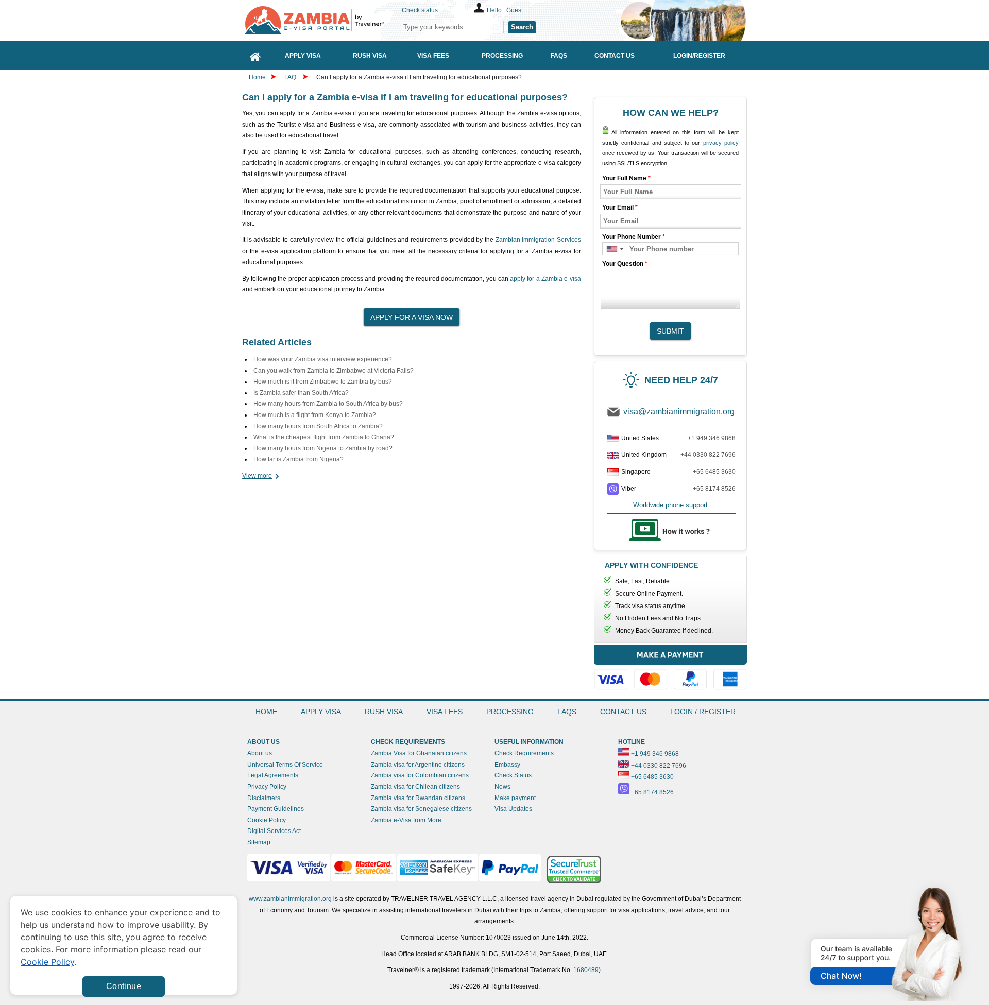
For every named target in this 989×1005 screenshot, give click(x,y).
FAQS (566, 711)
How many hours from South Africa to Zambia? (318, 426)
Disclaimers (263, 798)
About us (259, 753)
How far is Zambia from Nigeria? (298, 459)
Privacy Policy (266, 786)
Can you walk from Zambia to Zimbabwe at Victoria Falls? (333, 370)
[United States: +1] (614, 249)
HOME (266, 711)
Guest (514, 10)
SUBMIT (670, 331)
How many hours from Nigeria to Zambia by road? (323, 448)
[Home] (255, 55)
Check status (420, 10)
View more (257, 475)
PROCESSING (510, 711)
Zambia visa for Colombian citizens (420, 775)
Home (257, 77)
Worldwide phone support (670, 505)
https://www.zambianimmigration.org (319, 20)
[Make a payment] (670, 669)
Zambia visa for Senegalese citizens (421, 808)
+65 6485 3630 (714, 471)
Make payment (515, 798)
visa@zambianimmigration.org (679, 411)
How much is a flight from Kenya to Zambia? (314, 415)
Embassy (507, 764)
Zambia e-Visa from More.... (409, 820)
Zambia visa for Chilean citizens (415, 786)
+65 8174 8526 (714, 488)
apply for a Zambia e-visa (545, 278)
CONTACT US (623, 711)
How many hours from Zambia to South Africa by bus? (328, 403)
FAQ (290, 77)
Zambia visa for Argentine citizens (418, 764)
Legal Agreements (272, 775)
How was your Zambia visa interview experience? (322, 359)
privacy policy (721, 143)
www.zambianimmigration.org (290, 899)
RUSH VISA (384, 711)
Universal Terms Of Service (285, 764)
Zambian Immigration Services (538, 240)
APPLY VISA (321, 711)
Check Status (513, 775)
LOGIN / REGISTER (703, 711)
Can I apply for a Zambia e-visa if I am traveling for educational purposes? (419, 77)
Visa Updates (513, 808)
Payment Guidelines (275, 808)
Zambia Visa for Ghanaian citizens (419, 753)
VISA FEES (445, 711)
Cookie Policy (266, 820)
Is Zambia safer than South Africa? (301, 392)
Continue (123, 986)
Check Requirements (524, 753)
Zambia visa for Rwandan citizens (418, 798)
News (502, 786)
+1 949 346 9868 (712, 438)
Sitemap (258, 842)
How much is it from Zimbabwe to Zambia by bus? (322, 381)
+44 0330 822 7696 (708, 454)
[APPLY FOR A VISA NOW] (411, 314)
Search (522, 27)
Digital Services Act (274, 831)
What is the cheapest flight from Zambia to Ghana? (323, 437)
